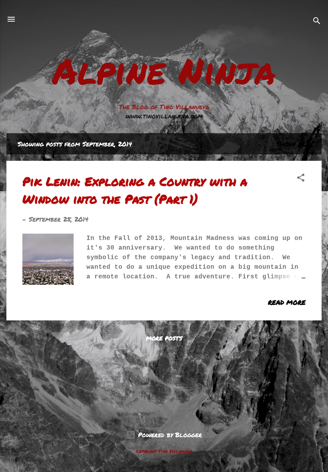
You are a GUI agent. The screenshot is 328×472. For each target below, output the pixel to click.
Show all (293, 143)
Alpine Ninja (164, 70)
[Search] (317, 22)
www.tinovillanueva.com (164, 115)
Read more (287, 302)
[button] (301, 179)
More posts (164, 338)
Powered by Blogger (169, 434)
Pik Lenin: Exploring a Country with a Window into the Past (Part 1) (134, 190)
